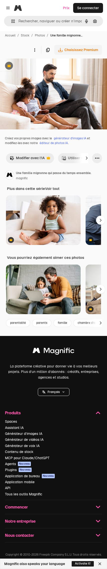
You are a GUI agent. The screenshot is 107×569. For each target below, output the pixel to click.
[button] (53, 392)
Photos (40, 35)
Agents (17, 464)
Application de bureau (29, 476)
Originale (33, 66)
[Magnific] (53, 352)
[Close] (100, 564)
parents (41, 323)
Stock (25, 35)
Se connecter (88, 8)
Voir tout (52, 188)
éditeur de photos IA (54, 143)
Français (54, 392)
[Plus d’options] (35, 50)
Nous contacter (19, 535)
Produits (13, 412)
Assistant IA (14, 427)
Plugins (18, 470)
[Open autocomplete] (11, 21)
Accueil (10, 35)
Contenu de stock (19, 451)
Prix (66, 8)
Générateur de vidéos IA (24, 439)
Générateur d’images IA (23, 433)
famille (62, 323)
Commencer (16, 506)
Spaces (11, 421)
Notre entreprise (20, 521)
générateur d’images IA (70, 138)
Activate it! (83, 564)
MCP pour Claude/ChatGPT (27, 458)
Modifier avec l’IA (27, 159)
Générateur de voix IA (22, 446)
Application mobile (20, 482)
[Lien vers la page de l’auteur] (9, 176)
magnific (22, 178)
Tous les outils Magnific (23, 494)
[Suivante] (86, 158)
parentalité (18, 323)
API (7, 488)
